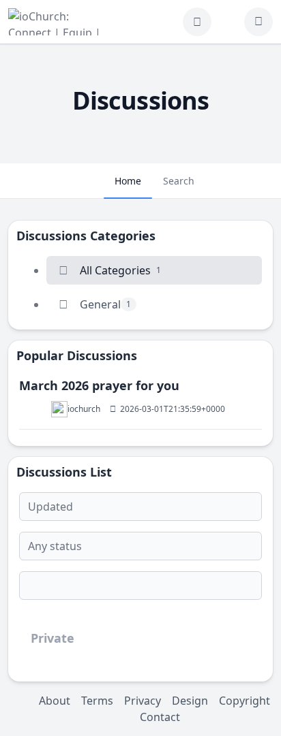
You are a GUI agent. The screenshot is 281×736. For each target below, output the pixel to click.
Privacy (142, 700)
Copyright (244, 700)
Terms (97, 700)
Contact (160, 716)
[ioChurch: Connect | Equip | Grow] (57, 21)
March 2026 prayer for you (99, 385)
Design (190, 700)
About (54, 700)
